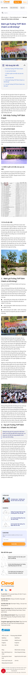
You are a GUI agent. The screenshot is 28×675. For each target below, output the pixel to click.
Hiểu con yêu (4, 17)
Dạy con (22, 7)
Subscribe (14, 544)
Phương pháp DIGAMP (16, 635)
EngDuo (4, 642)
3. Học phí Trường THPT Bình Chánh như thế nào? (14, 85)
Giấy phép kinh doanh (7, 663)
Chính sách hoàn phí (7, 660)
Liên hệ (16, 660)
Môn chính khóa (14, 7)
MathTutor (17, 638)
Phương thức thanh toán (7, 657)
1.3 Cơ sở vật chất (9, 77)
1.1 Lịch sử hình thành (10, 71)
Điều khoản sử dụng (20, 649)
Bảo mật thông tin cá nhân (7, 653)
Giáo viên (4, 645)
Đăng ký (25, 2)
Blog (3, 649)
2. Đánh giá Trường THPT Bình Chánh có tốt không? (14, 81)
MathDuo (4, 638)
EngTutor (17, 642)
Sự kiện (16, 645)
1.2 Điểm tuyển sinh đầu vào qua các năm (14, 74)
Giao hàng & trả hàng (20, 652)
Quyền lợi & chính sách (20, 656)
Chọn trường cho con (15, 17)
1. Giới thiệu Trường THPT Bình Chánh (13, 68)
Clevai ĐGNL (5, 640)
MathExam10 (18, 640)
